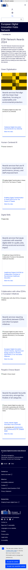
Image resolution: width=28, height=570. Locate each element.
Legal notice (4, 537)
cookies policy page (11, 550)
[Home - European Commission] (5, 5)
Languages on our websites (8, 528)
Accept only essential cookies (16, 566)
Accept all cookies (12, 561)
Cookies (3, 531)
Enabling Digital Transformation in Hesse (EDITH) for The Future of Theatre (13, 199)
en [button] (12, 12)
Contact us (4, 522)
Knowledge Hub (7, 34)
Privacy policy (5, 534)
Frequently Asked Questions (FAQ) (10, 488)
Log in (12, 9)
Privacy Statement (6, 491)
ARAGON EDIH (18, 427)
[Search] (21, 19)
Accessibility (4, 540)
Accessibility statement (7, 482)
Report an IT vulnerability (8, 525)
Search (12, 16)
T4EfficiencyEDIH (11, 429)
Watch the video (8, 131)
